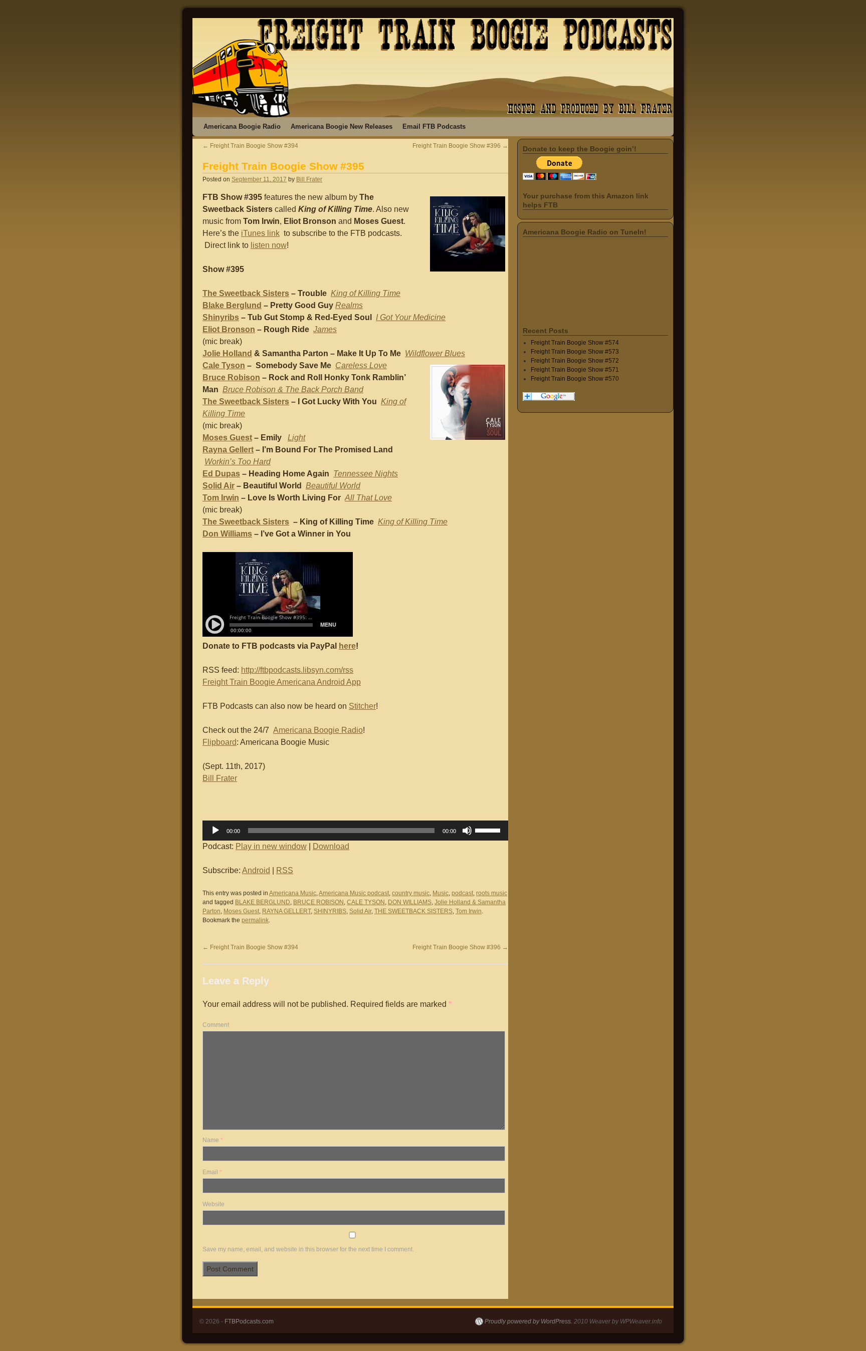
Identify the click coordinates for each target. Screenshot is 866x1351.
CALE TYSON (366, 902)
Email (212, 1172)
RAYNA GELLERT (286, 911)
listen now (269, 245)
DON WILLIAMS (409, 902)
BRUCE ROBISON (318, 902)
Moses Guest (227, 437)
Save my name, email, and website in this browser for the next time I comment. (308, 1249)
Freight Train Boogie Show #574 (575, 342)
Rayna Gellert (228, 449)
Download (331, 846)
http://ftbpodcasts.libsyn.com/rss (297, 670)
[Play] (215, 831)
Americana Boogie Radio (242, 126)
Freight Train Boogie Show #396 (460, 145)
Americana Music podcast (354, 893)
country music (410, 893)
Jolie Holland (227, 353)
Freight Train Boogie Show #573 (575, 351)
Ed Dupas (221, 473)
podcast (462, 893)
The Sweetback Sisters (245, 293)
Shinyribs (220, 317)
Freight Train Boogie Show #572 (575, 360)
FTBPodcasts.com (249, 1321)
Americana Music (292, 893)
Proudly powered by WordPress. (528, 1321)
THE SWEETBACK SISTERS (413, 911)
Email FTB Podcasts (434, 126)
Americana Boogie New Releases (341, 126)
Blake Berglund (232, 305)
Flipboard (219, 742)
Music (440, 893)
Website (213, 1204)
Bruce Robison (231, 377)
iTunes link (260, 233)
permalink (255, 920)
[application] (355, 831)
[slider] (489, 830)
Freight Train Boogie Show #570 (575, 378)
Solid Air (218, 485)
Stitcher (362, 706)
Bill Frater (309, 179)
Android (256, 870)
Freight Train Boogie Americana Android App (281, 682)
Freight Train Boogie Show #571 (575, 369)
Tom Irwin (220, 497)
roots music (491, 893)
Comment (215, 1024)
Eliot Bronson (228, 329)
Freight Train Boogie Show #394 (250, 145)
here (347, 646)
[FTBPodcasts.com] (433, 67)
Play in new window (271, 846)
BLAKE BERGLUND (262, 902)
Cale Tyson (223, 365)
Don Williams (227, 533)
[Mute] (467, 831)
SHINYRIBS (330, 911)
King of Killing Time (413, 521)
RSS (284, 870)
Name (212, 1140)
